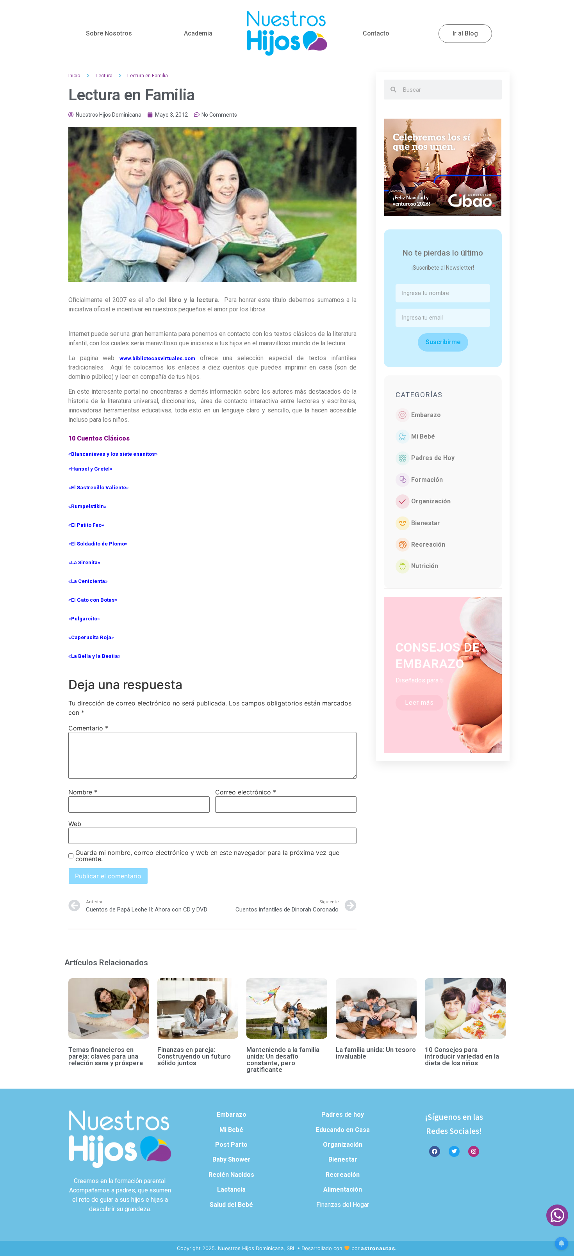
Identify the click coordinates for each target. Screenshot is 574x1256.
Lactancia (231, 1189)
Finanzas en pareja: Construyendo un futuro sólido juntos (194, 1056)
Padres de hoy (342, 1114)
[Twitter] (454, 1151)
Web (74, 824)
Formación (427, 479)
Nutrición (424, 566)
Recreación (428, 544)
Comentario (88, 728)
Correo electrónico (245, 792)
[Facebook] (434, 1151)
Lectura (104, 75)
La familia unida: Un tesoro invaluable (376, 1053)
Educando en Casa (343, 1129)
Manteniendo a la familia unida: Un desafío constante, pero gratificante (282, 1059)
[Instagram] (473, 1151)
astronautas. (379, 1248)
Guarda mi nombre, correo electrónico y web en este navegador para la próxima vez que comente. (207, 855)
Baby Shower (231, 1159)
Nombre (82, 792)
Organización (431, 501)
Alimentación (342, 1189)
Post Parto (231, 1144)
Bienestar (425, 523)
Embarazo (426, 415)
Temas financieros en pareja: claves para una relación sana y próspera (105, 1056)
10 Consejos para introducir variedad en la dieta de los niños (462, 1056)
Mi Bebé (423, 436)
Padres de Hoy (433, 458)
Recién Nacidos (231, 1174)
